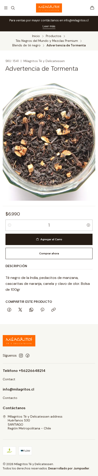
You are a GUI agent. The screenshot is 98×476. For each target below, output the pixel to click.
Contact (9, 379)
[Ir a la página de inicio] (49, 8)
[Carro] (92, 7)
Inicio (36, 36)
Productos (53, 36)
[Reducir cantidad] (9, 225)
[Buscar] (13, 7)
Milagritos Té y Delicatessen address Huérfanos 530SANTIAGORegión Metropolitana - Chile (35, 422)
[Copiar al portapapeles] (53, 310)
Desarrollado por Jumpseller (68, 468)
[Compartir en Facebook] (9, 310)
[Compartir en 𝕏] (20, 310)
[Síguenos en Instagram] (21, 355)
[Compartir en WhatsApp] (31, 310)
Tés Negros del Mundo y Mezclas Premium (47, 41)
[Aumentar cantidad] (88, 225)
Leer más (49, 26)
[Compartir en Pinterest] (42, 310)
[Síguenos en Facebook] (27, 355)
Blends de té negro (26, 45)
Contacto (10, 398)
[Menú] (6, 7)
